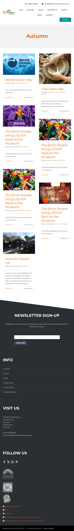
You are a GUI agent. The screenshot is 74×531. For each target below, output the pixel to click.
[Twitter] (8, 462)
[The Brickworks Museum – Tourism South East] (23, 521)
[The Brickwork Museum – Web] (8, 10)
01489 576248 (11, 433)
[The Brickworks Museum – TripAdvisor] (8, 514)
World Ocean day (18, 80)
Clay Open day (52, 89)
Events (6, 373)
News (6, 378)
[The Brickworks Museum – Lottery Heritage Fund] (11, 506)
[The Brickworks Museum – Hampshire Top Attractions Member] (7, 495)
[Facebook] (4, 462)
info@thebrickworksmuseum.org (19, 435)
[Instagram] (12, 462)
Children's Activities (21, 83)
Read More (8, 97)
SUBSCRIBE (20, 343)
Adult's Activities (56, 92)
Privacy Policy (9, 387)
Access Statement (10, 392)
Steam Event (24, 266)
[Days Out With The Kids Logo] (22, 517)
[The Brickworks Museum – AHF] (5, 510)
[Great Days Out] (8, 483)
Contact (7, 369)
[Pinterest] (16, 462)
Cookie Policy (9, 383)
